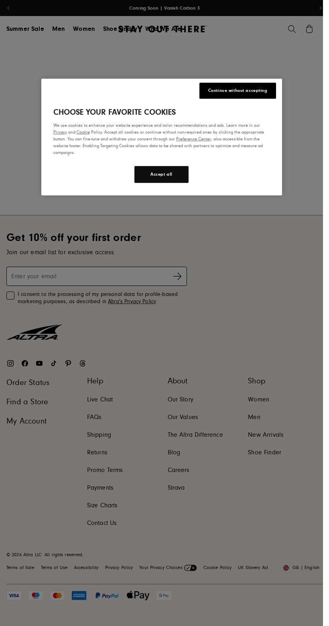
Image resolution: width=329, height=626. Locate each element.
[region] (161, 137)
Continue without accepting (237, 90)
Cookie (83, 132)
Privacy (60, 132)
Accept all (161, 174)
